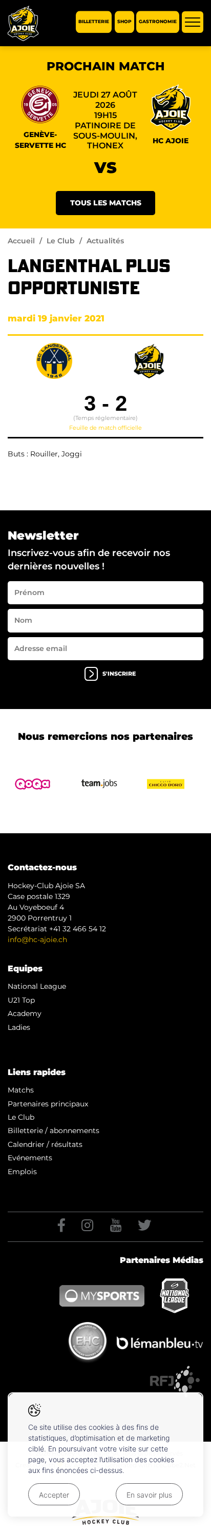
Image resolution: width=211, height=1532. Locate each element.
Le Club (61, 240)
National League (37, 986)
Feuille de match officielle (105, 428)
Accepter (54, 1494)
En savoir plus (149, 1494)
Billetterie (93, 22)
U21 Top (21, 1000)
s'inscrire (119, 674)
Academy (24, 1013)
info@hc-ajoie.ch (37, 939)
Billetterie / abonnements (53, 1130)
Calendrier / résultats (45, 1144)
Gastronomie (158, 22)
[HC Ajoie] (23, 23)
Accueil (21, 240)
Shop (124, 22)
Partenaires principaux (48, 1103)
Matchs (21, 1090)
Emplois (22, 1171)
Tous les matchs (105, 202)
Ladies (19, 1027)
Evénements (30, 1157)
